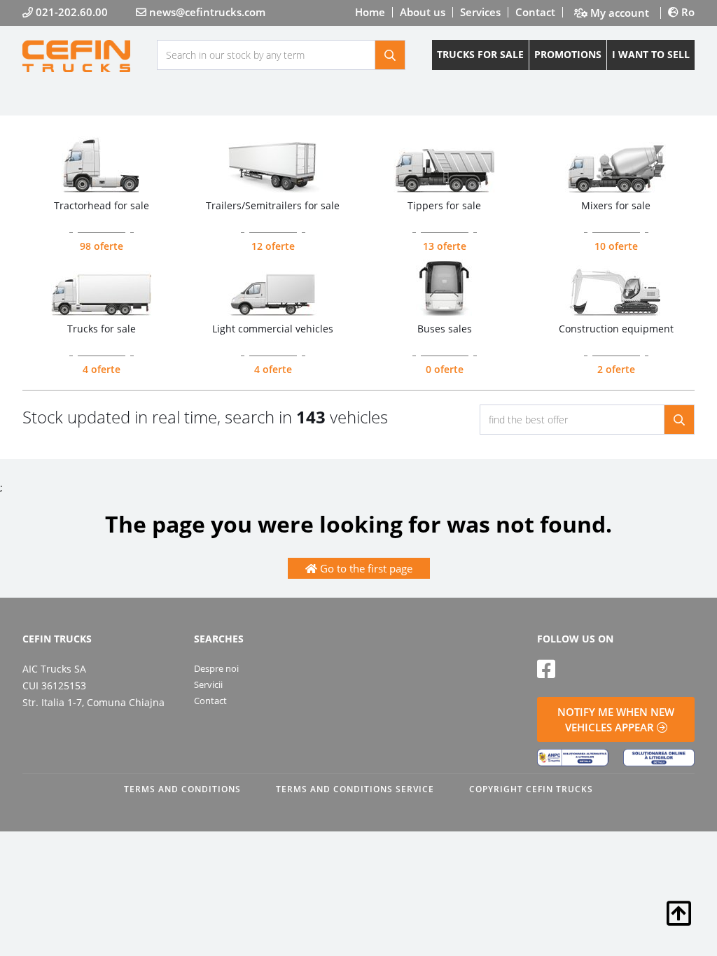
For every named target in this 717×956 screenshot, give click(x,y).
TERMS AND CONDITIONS (182, 789)
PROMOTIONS (567, 54)
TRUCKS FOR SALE (480, 54)
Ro (686, 12)
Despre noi (216, 668)
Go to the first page (364, 568)
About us (422, 12)
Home (370, 12)
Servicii (208, 684)
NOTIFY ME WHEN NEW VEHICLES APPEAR (615, 719)
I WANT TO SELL (651, 54)
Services (480, 12)
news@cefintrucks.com (205, 12)
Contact (535, 12)
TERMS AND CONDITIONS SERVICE (355, 789)
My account (618, 13)
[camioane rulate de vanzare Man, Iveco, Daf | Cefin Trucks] (89, 56)
